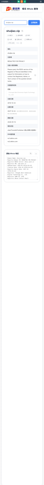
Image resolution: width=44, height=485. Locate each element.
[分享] (21, 43)
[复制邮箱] (35, 75)
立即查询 (34, 23)
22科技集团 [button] (4, 1)
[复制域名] (22, 31)
